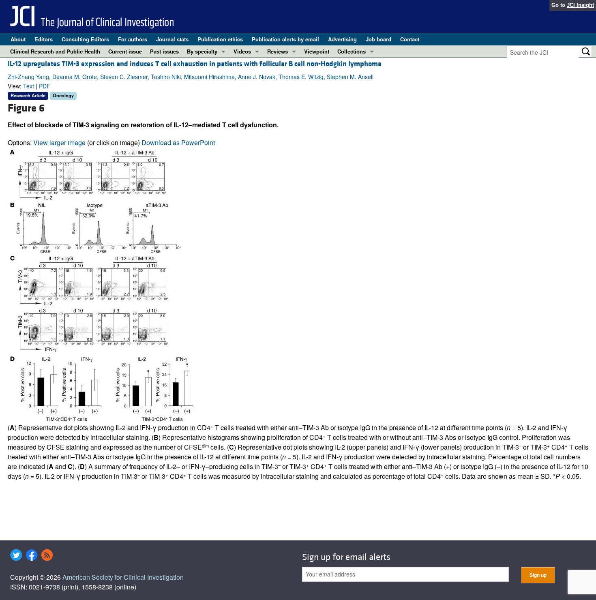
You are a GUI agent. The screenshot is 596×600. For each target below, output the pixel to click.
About (18, 39)
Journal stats (172, 39)
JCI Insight (580, 5)
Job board (378, 39)
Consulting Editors (85, 39)
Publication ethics (220, 39)
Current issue (125, 51)
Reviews (277, 51)
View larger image (59, 142)
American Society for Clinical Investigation (123, 577)
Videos (242, 51)
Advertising (342, 39)
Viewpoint (316, 51)
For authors (132, 39)
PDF (44, 86)
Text (28, 86)
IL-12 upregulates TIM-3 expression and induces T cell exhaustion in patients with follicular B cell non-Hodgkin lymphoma (195, 64)
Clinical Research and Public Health (55, 51)
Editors (43, 39)
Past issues (164, 51)
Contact (409, 39)
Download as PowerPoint (178, 142)
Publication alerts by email (285, 39)
